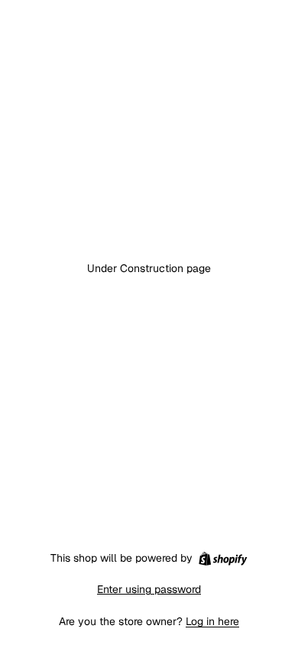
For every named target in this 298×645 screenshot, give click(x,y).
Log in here (212, 621)
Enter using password (149, 589)
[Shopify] (223, 559)
